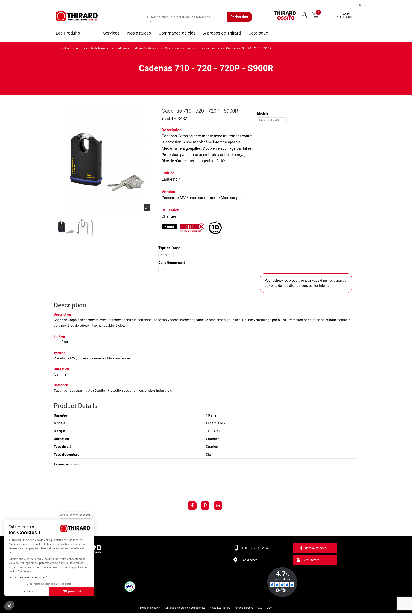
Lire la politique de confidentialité (28, 577)
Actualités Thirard (220, 607)
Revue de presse (244, 607)
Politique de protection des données (184, 607)
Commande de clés (177, 33)
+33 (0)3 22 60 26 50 (256, 548)
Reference (61, 464)
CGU (259, 607)
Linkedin (218, 505)
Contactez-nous (315, 548)
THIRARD (179, 118)
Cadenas (169, 136)
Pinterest (205, 505)
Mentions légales (150, 607)
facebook (192, 505)
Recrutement (312, 560)
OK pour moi (72, 591)
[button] (9, 606)
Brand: (166, 118)
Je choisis (26, 591)
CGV (269, 607)
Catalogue (258, 33)
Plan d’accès (249, 560)
